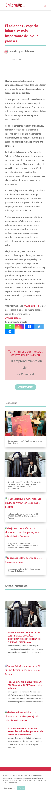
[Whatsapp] (10, 326)
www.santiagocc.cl (13, 318)
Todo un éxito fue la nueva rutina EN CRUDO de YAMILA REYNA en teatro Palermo (23, 516)
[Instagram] (19, 326)
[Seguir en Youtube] (36, 396)
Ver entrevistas (25, 387)
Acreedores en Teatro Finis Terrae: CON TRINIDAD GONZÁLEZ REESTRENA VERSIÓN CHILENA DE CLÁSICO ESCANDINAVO (24, 485)
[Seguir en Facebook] (22, 396)
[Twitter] (39, 326)
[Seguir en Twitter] (29, 396)
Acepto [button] (21, 788)
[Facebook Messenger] (10, 331)
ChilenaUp (29, 51)
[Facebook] (29, 326)
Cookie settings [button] (9, 788)
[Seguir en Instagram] (15, 396)
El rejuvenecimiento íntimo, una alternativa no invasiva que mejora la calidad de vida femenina (23, 545)
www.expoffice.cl (31, 306)
